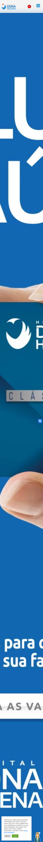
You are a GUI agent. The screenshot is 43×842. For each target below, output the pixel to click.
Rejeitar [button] (7, 836)
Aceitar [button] (15, 836)
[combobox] (33, 6)
